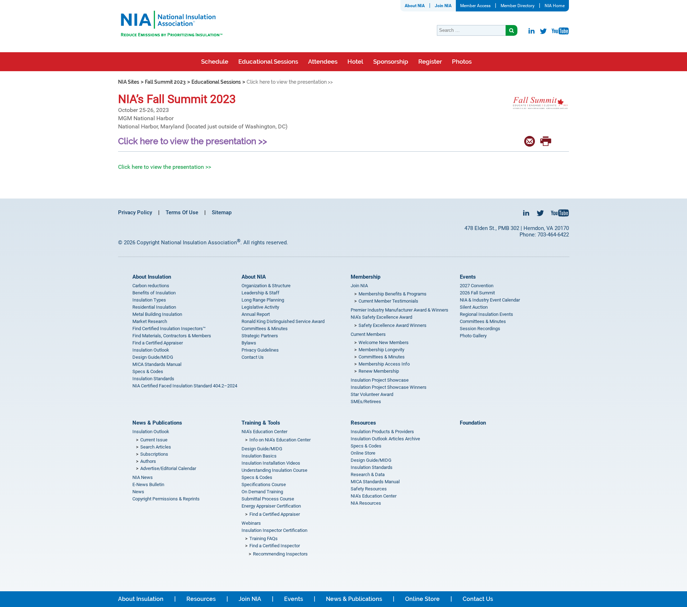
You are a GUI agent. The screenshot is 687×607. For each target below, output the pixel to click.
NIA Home (555, 5)
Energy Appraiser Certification (271, 506)
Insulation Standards (153, 378)
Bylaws (249, 343)
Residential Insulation (154, 307)
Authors (148, 461)
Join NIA (443, 5)
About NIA (415, 5)
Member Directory (518, 5)
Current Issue (153, 439)
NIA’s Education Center (264, 431)
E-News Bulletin (148, 484)
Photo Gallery (473, 335)
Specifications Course (264, 484)
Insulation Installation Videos (271, 463)
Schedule (214, 61)
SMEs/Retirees (366, 401)
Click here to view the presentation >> (164, 166)
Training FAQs (263, 538)
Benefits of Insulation (154, 292)
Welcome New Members (384, 342)
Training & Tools (261, 423)
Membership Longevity (381, 349)
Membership (365, 277)
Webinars (251, 523)
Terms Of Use (182, 212)
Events (468, 277)
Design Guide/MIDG (152, 357)
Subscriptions (154, 454)
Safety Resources (369, 488)
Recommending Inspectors (280, 554)
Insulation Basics (259, 456)
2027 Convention (476, 285)
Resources (363, 423)
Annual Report (256, 314)
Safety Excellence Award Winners (393, 325)
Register (430, 61)
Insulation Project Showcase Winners (389, 387)
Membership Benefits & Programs (393, 294)
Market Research (149, 321)
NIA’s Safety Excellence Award (381, 317)
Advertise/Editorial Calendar (168, 468)
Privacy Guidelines (260, 350)
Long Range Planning (263, 300)
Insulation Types (149, 300)
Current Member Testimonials (388, 301)
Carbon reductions (150, 285)
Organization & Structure (266, 285)
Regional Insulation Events (486, 314)
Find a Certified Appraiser (157, 343)
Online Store (363, 453)
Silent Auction (474, 307)
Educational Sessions (268, 61)
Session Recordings (480, 328)
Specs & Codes (147, 371)
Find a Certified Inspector (274, 545)
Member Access (475, 5)
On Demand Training (262, 491)
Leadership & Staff (260, 292)
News (138, 491)
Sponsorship (390, 61)
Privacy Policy (135, 212)
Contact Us (253, 357)
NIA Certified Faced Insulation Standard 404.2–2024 (184, 385)
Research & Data (368, 474)
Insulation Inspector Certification (274, 530)
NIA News (142, 477)
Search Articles (155, 447)
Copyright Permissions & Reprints (166, 498)
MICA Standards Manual (156, 364)
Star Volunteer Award (372, 394)
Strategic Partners (260, 335)
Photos (462, 61)
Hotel (355, 61)
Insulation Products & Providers (382, 431)
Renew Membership (379, 371)
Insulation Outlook (150, 350)
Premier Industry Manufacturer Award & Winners (399, 310)
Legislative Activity (260, 307)
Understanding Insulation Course (274, 470)
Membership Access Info (384, 364)
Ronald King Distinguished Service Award (283, 321)
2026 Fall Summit (477, 292)
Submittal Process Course (268, 498)
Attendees (322, 61)
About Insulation (151, 277)
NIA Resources (366, 503)
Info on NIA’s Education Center (280, 439)
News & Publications (157, 423)
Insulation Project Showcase (380, 380)
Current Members (368, 334)
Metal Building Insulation (157, 314)
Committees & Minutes (265, 328)
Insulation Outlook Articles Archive (385, 438)
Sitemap (222, 212)
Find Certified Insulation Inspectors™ (169, 328)
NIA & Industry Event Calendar (490, 300)
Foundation (473, 423)
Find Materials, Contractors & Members (171, 335)
